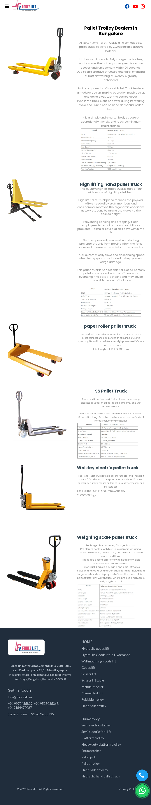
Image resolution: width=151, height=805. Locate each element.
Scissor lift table (92, 680)
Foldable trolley (92, 699)
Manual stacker (92, 687)
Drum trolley (90, 719)
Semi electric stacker (96, 725)
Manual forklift (92, 693)
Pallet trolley (90, 763)
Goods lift (88, 667)
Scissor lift (88, 674)
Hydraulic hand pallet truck (100, 776)
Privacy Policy (128, 789)
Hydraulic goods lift (95, 648)
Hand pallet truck (93, 706)
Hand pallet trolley (94, 770)
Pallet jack (88, 757)
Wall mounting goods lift (98, 661)
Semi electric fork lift (96, 732)
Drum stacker (91, 751)
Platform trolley (92, 738)
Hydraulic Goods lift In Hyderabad (105, 655)
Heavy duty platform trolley (101, 744)
